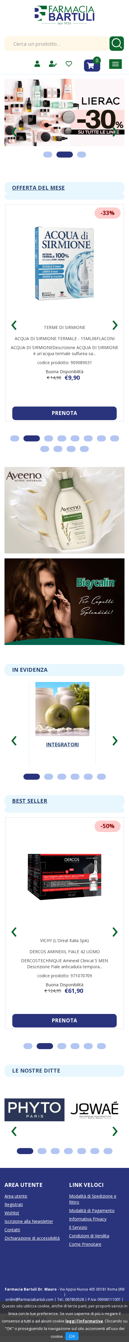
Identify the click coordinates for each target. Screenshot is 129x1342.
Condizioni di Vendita (89, 1236)
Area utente (15, 1196)
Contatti (12, 1230)
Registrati (13, 1204)
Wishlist (11, 1213)
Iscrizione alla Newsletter (28, 1221)
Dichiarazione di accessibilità (32, 1238)
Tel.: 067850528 (71, 1299)
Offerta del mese (38, 187)
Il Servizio (78, 1227)
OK (72, 1336)
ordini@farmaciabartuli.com (29, 1299)
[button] (13, 129)
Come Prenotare (85, 1244)
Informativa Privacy (87, 1219)
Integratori (62, 744)
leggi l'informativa (84, 1321)
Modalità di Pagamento (92, 1210)
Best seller (29, 800)
